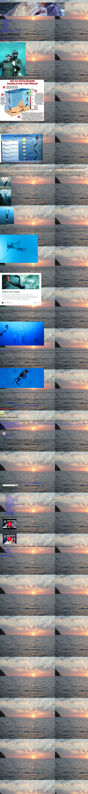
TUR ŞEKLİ (5, 26)
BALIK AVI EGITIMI (10, 498)
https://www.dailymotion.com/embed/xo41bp (25, 405)
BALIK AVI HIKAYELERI (12, 499)
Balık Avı (35, 423)
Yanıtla (4, 446)
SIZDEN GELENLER (11, 510)
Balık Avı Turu (41, 423)
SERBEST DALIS (16, 423)
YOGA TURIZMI (10, 513)
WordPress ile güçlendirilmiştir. (6, 556)
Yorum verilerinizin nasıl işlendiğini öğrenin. (33, 482)
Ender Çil (8, 434)
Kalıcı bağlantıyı (21, 425)
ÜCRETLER (6, 27)
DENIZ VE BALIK (10, 503)
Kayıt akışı (8, 550)
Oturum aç (8, 548)
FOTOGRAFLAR (8, 423)
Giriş (4, 18)
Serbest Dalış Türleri (66, 423)
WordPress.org (9, 552)
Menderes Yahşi (3, 38)
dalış (83, 168)
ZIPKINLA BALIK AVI (11, 514)
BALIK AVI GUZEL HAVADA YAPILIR (10, 30)
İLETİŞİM (5, 22)
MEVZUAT (8, 507)
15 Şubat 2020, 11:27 (7, 435)
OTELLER (5, 24)
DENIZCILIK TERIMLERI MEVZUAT (15, 504)
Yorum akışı (8, 551)
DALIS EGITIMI (9, 502)
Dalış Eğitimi (48, 423)
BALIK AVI (8, 497)
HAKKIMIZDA (6, 21)
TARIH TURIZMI (10, 511)
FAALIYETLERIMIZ (8, 20)
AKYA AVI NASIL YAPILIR (7, 31)
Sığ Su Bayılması (75, 423)
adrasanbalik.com (4, 0)
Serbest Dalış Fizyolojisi (8, 402)
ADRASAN (5, 19)
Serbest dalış (3, 350)
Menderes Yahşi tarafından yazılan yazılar (9, 422)
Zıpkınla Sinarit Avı (6, 425)
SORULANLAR (6, 25)
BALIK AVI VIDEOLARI (11, 500)
